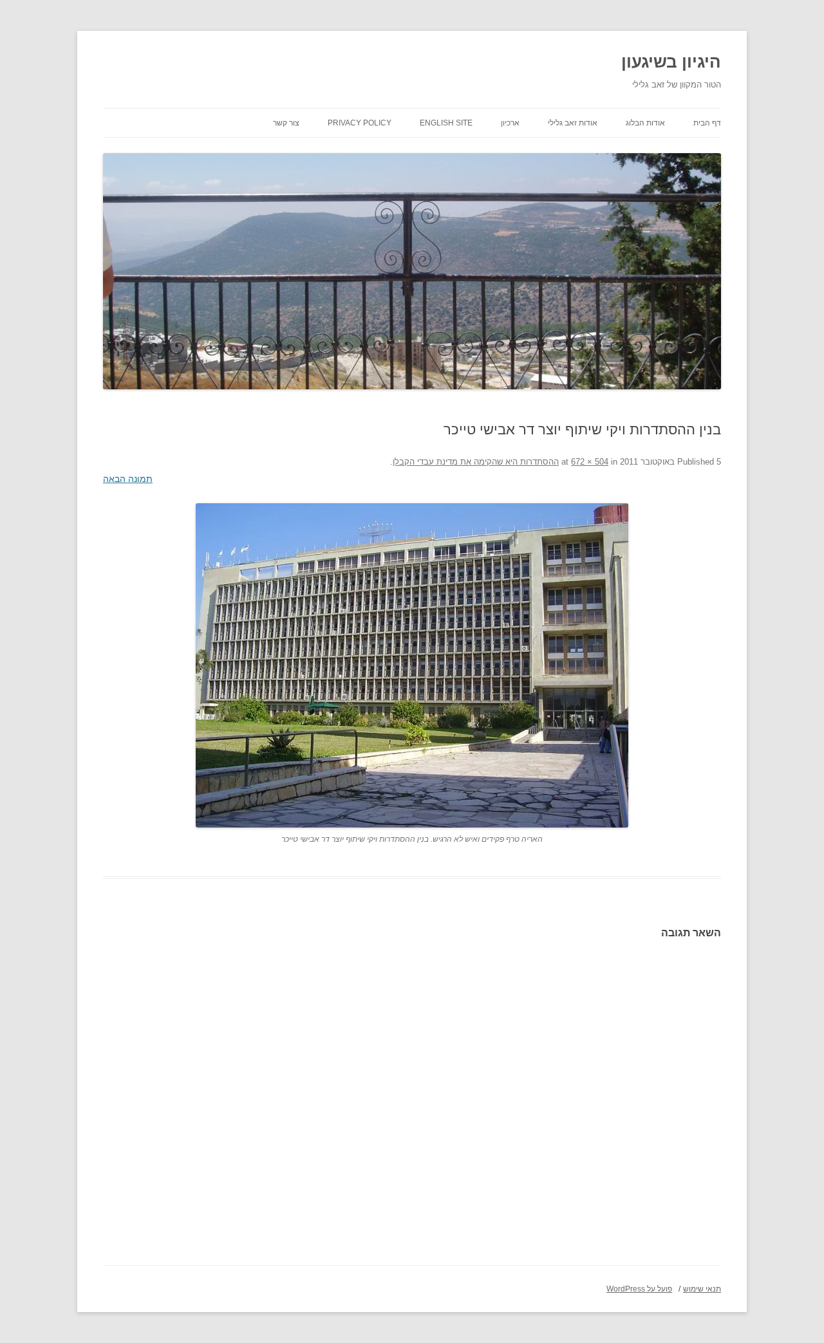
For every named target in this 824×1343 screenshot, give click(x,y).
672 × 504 (589, 462)
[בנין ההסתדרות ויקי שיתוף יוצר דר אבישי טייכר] (412, 665)
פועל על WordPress (639, 1288)
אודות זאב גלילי (572, 122)
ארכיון (510, 122)
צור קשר (286, 122)
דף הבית (707, 122)
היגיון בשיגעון (671, 61)
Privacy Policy (359, 122)
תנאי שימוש (702, 1288)
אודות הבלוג (645, 122)
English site (446, 122)
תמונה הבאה (128, 479)
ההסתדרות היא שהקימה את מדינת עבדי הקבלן (476, 462)
